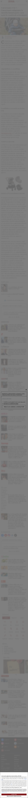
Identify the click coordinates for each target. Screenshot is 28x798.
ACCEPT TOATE (14, 794)
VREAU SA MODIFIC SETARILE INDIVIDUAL (14, 796)
